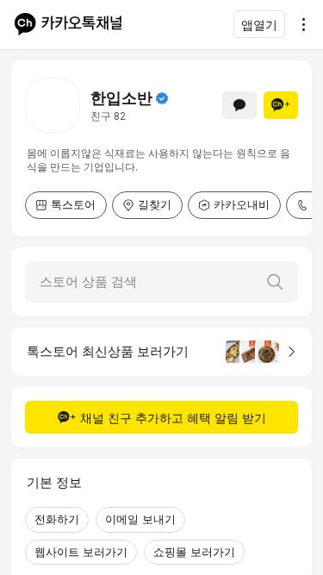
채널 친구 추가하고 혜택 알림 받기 (173, 417)
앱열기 (259, 24)
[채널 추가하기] (281, 105)
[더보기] (299, 24)
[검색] (274, 282)
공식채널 (162, 98)
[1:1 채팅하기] (239, 105)
